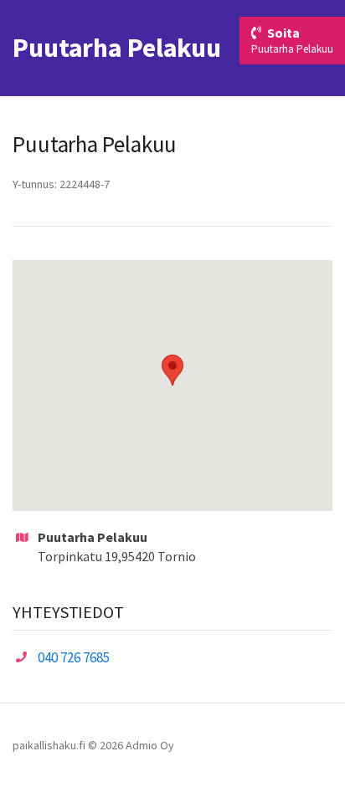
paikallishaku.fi (49, 745)
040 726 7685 (74, 657)
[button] (172, 370)
